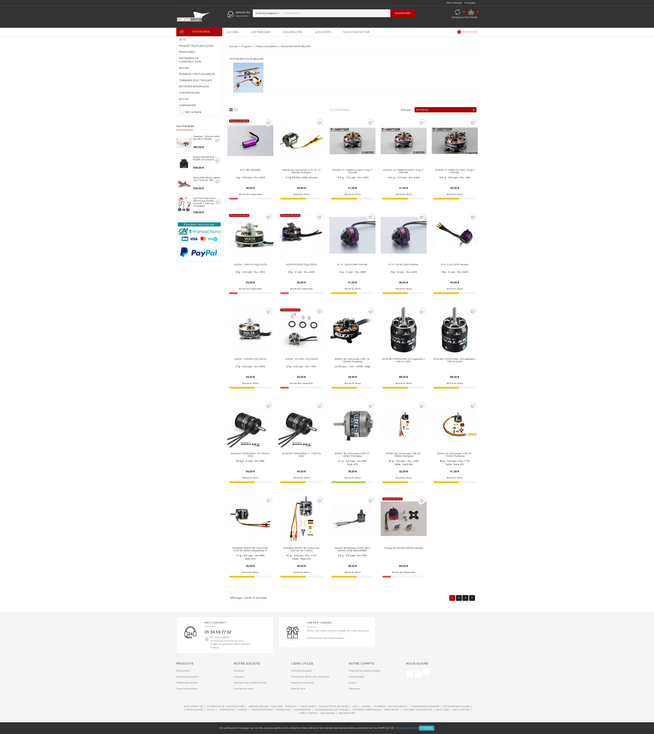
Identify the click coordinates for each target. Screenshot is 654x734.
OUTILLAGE (442, 710)
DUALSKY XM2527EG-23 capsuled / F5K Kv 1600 (403, 360)
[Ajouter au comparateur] (250, 154)
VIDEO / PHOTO (308, 713)
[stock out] (257, 154)
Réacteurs (391, 710)
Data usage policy (191, 3)
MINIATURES (307, 706)
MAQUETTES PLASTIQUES (333, 706)
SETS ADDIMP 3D (193, 706)
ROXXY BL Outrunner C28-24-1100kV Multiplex (455, 454)
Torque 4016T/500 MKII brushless (403, 548)
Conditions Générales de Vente (310, 677)
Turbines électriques (424, 706)
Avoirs (352, 683)
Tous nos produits (186, 689)
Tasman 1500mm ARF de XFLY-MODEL (206, 137)
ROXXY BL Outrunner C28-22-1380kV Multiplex (404, 454)
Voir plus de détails (406, 728)
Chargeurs (226, 710)
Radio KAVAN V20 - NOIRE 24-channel (204, 158)
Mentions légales (301, 671)
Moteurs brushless (456, 706)
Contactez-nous (243, 689)
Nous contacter (356, 32)
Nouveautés (292, 32)
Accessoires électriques (332, 710)
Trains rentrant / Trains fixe (270, 710)
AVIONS (366, 706)
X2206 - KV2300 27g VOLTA (250, 359)
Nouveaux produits (187, 677)
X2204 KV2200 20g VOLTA (301, 264)
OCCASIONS (328, 713)
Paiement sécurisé (302, 683)
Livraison (239, 671)
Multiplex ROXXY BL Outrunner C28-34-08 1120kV (301, 549)
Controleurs (193, 710)
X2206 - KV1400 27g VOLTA (301, 359)
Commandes (356, 677)
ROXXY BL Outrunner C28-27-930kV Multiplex (352, 454)
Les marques (261, 32)
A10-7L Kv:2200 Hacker (455, 264)
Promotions (470, 32)
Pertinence (446, 110)
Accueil (233, 32)
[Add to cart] (309, 154)
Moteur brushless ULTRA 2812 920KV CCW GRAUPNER (352, 549)
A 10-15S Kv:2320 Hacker (404, 264)
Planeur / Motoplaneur (390, 706)
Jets (355, 706)
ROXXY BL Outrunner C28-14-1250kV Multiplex (352, 360)
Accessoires (302, 710)
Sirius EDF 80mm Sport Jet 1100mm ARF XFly (206, 179)
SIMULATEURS (461, 710)
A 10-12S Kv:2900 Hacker (353, 264)
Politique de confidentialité (250, 683)
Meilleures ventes (187, 683)
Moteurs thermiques (366, 710)
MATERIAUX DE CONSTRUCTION (226, 706)
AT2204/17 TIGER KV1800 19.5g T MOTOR (454, 171)
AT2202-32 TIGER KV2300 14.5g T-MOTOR (403, 171)
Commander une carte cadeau (326, 638)
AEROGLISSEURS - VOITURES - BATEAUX (272, 706)
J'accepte (426, 728)
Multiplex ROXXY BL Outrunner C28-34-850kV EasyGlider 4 (250, 549)
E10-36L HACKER (250, 170)
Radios (242, 710)
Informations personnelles (364, 671)
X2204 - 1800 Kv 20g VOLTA (250, 264)
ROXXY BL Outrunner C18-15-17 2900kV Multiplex (301, 171)
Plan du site (298, 689)
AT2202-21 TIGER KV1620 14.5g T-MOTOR (352, 171)
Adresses (354, 689)
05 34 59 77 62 (218, 632)
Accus (210, 710)
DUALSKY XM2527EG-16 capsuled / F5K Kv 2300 (454, 360)
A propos (239, 677)
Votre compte (362, 663)
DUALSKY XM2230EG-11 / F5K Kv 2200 (301, 454)
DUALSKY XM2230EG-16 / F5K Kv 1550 (250, 454)
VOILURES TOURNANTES (417, 710)
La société (323, 32)
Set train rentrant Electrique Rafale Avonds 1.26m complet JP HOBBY (207, 202)
